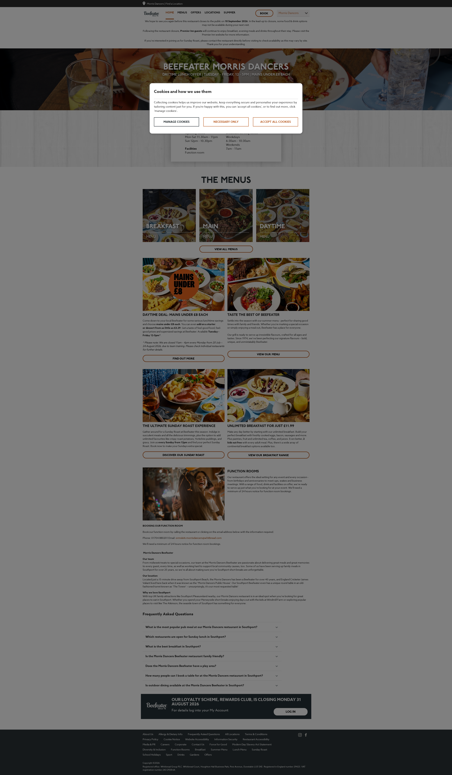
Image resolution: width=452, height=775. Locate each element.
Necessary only (226, 122)
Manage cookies (176, 122)
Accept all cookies (275, 122)
